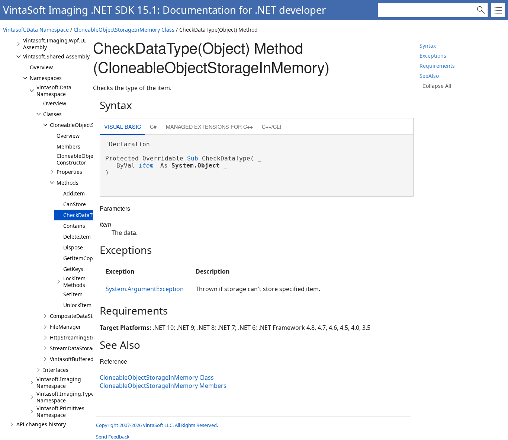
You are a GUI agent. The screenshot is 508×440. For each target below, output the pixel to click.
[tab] (122, 127)
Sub (192, 158)
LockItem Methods (74, 281)
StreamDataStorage (74, 348)
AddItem (74, 193)
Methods (67, 182)
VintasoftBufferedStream (81, 359)
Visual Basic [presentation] (122, 126)
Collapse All (436, 85)
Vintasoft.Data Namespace (36, 29)
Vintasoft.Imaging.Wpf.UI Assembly (54, 44)
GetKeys (73, 268)
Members (68, 146)
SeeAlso (429, 75)
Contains (74, 225)
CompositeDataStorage (78, 315)
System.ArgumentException (145, 289)
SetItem (73, 294)
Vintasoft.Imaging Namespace (58, 382)
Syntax (427, 45)
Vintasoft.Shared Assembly (56, 56)
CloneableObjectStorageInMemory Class (124, 29)
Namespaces (46, 78)
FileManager (65, 326)
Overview (41, 67)
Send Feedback (112, 436)
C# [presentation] (153, 126)
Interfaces (55, 369)
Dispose (73, 247)
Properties (69, 171)
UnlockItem (77, 305)
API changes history (41, 424)
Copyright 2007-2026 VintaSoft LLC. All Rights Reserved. (157, 425)
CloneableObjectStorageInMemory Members (163, 386)
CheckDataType (82, 215)
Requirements (437, 65)
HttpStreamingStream (77, 337)
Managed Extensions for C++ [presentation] (209, 126)
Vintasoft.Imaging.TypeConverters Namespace (78, 397)
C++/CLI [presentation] (271, 126)
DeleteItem (77, 236)
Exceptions (432, 55)
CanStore (74, 204)
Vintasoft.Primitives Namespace (60, 411)
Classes (52, 114)
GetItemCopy (79, 258)
